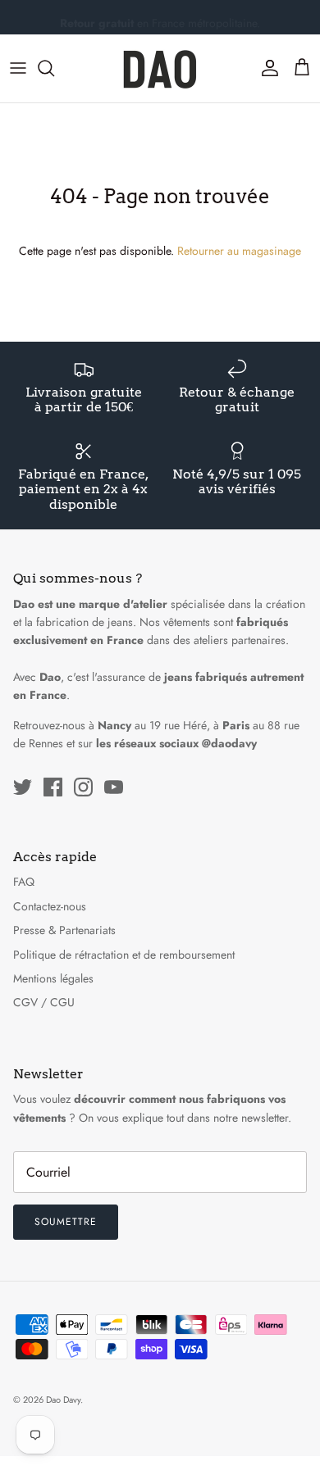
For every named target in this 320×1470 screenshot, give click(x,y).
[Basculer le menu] (18, 68)
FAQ (23, 881)
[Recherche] (54, 68)
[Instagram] (83, 787)
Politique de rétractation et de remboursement (124, 954)
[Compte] (266, 68)
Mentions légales (53, 978)
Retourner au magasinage (239, 251)
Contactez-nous (49, 906)
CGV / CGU (44, 1002)
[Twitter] (22, 787)
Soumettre (65, 1221)
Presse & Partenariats (64, 930)
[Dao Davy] (160, 68)
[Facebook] (52, 787)
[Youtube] (113, 787)
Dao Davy (63, 1399)
